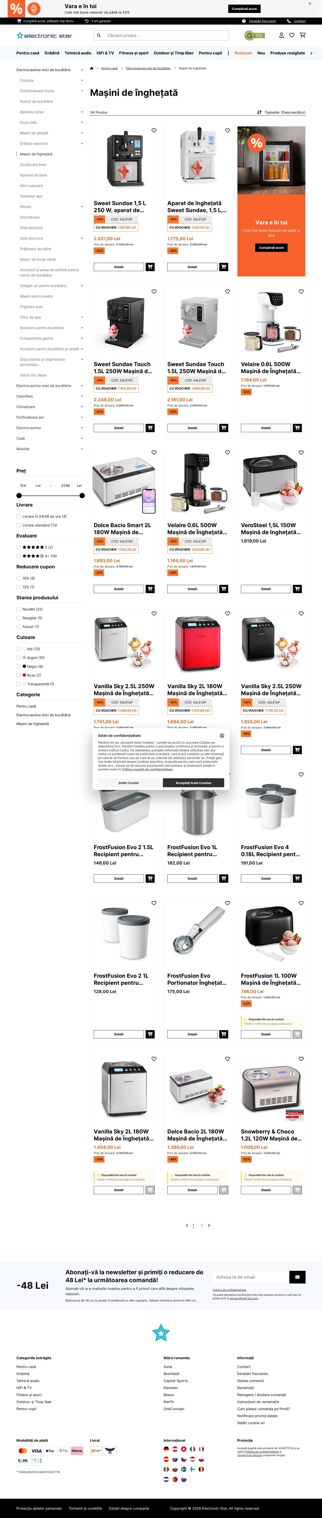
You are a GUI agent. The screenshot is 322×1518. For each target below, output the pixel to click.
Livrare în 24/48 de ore (45, 516)
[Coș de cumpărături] (303, 35)
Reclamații (245, 1388)
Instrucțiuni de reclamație (258, 1402)
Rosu (33, 675)
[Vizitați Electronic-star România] (166, 1469)
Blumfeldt (171, 1373)
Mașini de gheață (34, 133)
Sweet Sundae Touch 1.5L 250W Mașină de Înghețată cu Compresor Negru (122, 368)
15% (28, 587)
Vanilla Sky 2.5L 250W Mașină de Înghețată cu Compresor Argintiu (124, 690)
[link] (124, 160)
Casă (20, 438)
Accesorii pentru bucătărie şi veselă (49, 349)
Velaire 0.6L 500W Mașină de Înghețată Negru (195, 529)
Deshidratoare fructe (37, 91)
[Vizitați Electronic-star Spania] (166, 1459)
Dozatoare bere (33, 164)
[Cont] (281, 35)
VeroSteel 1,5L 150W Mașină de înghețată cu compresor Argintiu (271, 529)
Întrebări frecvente (262, 21)
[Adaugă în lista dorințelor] (154, 130)
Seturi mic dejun (33, 375)
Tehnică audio (27, 1380)
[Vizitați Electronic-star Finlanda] (192, 1469)
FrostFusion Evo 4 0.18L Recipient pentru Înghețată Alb (271, 851)
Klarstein (171, 1388)
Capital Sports (176, 1380)
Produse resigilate (287, 53)
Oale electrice (31, 238)
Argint (35, 658)
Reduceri (243, 53)
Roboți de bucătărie (36, 101)
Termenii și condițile (85, 1508)
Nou (261, 53)
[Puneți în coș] (150, 267)
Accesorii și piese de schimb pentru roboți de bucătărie (49, 272)
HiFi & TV (24, 1388)
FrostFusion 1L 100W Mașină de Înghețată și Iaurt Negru (269, 979)
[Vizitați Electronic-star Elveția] (183, 1449)
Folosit (31, 627)
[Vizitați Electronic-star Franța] (192, 1449)
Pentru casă (26, 706)
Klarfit (169, 1402)
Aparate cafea (31, 112)
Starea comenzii (250, 1380)
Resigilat (32, 618)
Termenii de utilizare (249, 1455)
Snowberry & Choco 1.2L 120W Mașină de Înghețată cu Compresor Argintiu (269, 1135)
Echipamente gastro (36, 338)
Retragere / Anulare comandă (261, 1395)
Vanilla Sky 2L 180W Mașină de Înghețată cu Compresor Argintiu (121, 1135)
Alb (33, 649)
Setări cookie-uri (251, 1423)
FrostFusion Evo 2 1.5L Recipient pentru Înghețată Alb (123, 851)
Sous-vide (28, 122)
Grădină (22, 1373)
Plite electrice (31, 228)
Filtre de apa (30, 317)
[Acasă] (95, 68)
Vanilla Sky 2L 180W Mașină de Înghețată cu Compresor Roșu (195, 690)
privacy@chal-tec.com (244, 1298)
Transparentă (40, 684)
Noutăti (33, 609)
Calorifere (24, 396)
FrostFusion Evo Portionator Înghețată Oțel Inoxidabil (196, 979)
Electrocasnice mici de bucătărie (43, 70)
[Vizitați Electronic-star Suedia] (183, 1469)
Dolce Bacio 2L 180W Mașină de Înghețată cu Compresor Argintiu (195, 1135)
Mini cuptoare (31, 185)
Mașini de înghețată (36, 154)
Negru (34, 666)
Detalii (119, 267)
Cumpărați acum (244, 9)
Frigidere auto (31, 306)
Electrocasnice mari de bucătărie (43, 385)
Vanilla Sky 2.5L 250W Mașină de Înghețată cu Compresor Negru (271, 690)
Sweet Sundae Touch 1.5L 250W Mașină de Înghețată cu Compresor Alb (196, 368)
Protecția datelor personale (39, 1508)
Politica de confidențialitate (229, 1290)
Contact (300, 21)
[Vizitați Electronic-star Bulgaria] (175, 1469)
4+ (50, 556)
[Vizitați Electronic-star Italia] (201, 1449)
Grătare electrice (34, 143)
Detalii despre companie (129, 1508)
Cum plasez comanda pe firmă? (263, 1409)
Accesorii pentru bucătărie (42, 328)
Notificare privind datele (257, 1416)
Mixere (25, 206)
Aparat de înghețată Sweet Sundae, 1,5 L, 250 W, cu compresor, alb (196, 207)
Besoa (169, 1395)
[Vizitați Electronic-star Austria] (175, 1449)
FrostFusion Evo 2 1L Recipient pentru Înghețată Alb (121, 979)
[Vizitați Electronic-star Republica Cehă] (183, 1459)
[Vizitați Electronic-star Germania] (166, 1449)
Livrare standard (40, 525)
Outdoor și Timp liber (34, 1402)
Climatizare (25, 407)
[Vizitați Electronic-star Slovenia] (183, 1479)
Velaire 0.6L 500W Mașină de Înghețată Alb (268, 368)
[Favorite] (291, 35)
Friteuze (26, 80)
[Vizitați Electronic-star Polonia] (201, 1459)
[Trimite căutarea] (99, 35)
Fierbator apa (31, 196)
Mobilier (23, 449)
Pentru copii (26, 1409)
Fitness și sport (29, 1395)
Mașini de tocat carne (38, 259)
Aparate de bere (33, 175)
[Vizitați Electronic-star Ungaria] (192, 1459)
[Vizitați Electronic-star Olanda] (166, 1479)
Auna (168, 1366)
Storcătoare (30, 217)
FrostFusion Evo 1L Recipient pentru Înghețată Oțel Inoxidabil (192, 851)
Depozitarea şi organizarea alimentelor (42, 362)
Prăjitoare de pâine (35, 249)
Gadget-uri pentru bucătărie (43, 285)
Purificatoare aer (30, 417)
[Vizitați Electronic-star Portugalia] (175, 1479)
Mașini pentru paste (36, 296)
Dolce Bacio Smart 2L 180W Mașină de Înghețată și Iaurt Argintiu (122, 529)
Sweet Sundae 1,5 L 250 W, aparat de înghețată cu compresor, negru (120, 207)
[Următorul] (311, 53)
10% (29, 578)
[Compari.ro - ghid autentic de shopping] (254, 35)
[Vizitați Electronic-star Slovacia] (175, 1459)
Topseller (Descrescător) (285, 112)
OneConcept (174, 1409)
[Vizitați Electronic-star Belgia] (201, 1469)
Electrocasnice (28, 428)
